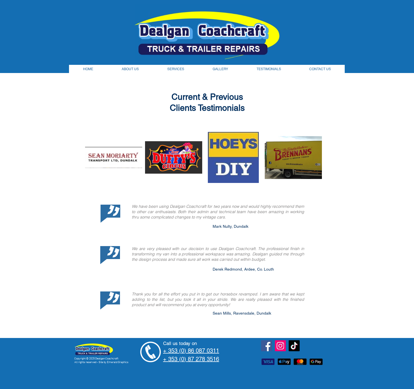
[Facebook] (266, 345)
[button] (113, 157)
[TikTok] (294, 345)
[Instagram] (280, 345)
